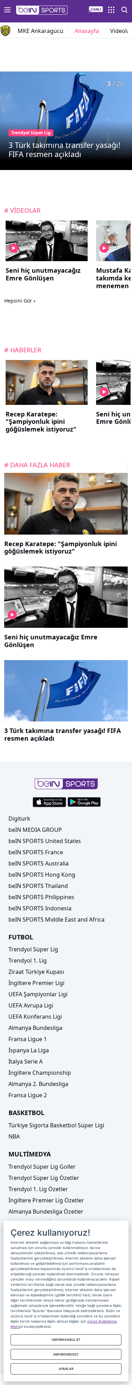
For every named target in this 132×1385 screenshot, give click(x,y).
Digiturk (19, 818)
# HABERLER (22, 350)
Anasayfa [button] (87, 31)
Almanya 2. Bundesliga (38, 1084)
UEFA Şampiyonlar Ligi (38, 994)
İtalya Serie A (25, 1061)
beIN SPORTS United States (44, 841)
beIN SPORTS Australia (38, 863)
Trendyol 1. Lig (27, 960)
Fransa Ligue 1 (27, 1039)
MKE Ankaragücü (40, 31)
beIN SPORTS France (35, 852)
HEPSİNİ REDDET (66, 1354)
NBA (14, 1136)
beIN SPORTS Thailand (38, 886)
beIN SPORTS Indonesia (39, 908)
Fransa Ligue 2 (27, 1095)
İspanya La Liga (28, 1050)
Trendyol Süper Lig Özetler (43, 1178)
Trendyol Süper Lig (33, 949)
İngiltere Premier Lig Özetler (46, 1200)
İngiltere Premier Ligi (36, 983)
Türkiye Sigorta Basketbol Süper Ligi (56, 1125)
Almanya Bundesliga (35, 1028)
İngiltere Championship (39, 1073)
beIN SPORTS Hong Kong (41, 874)
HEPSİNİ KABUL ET (66, 1340)
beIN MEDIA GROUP (35, 830)
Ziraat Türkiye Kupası (36, 972)
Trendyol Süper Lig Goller (42, 1166)
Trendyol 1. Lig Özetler (38, 1189)
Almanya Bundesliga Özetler (45, 1211)
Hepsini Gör (18, 301)
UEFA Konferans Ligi (35, 1016)
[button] (42, 10)
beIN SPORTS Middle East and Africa (56, 919)
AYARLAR (66, 1369)
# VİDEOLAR (22, 210)
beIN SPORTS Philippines (41, 897)
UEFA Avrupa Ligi (30, 1005)
